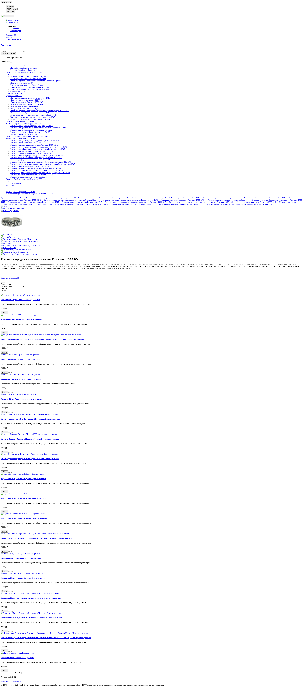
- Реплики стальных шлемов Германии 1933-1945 (222, 204)
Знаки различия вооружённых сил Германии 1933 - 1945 (33, 115)
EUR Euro (10, 6)
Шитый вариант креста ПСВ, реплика (17, 658)
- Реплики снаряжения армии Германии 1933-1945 (255, 202)
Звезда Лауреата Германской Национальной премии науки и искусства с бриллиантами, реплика (42, 339)
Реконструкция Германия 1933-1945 (20, 138)
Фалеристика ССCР (18, 91)
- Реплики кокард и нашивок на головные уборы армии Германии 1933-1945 (134, 202)
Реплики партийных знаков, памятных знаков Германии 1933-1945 (37, 149)
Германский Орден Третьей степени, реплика (20, 300)
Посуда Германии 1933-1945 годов (24, 109)
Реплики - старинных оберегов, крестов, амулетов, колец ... (50, 198)
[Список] (2, 282)
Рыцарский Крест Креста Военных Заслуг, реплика (23, 578)
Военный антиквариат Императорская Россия (98, 198)
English (16, 22)
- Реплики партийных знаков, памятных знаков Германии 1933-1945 (129, 200)
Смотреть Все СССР (14, 94)
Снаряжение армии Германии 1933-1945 (26, 102)
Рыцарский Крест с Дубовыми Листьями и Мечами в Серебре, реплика (32, 618)
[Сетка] (4, 282)
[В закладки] (9, 372)
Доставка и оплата (13, 183)
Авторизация (15, 33)
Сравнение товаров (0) (10, 278)
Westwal (8, 45)
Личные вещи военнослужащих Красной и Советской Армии (35, 81)
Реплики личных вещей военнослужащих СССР (30, 132)
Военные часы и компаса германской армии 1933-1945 (32, 117)
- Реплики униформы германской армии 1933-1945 (80, 202)
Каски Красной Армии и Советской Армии (28, 79)
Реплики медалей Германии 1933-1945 (26, 143)
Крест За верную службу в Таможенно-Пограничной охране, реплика (30, 419)
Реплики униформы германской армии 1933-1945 (30, 160)
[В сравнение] (12, 372)
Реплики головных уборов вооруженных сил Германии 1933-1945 (37, 156)
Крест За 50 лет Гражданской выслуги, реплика (21, 399)
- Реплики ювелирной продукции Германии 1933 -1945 (181, 200)
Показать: (5, 288)
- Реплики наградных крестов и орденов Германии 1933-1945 (226, 198)
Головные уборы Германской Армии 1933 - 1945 (30, 113)
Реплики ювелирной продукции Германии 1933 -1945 (32, 151)
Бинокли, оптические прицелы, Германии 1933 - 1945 (32, 119)
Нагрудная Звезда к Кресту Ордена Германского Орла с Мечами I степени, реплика (36, 538)
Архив (8, 181)
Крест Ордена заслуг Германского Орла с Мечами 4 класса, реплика (30, 459)
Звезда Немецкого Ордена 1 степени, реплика (20, 359)
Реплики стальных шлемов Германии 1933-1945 (29, 177)
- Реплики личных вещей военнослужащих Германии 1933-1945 (32, 202)
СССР (8, 74)
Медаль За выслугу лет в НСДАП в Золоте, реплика (23, 498)
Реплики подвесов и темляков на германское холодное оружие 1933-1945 (40, 173)
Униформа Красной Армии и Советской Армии (29, 89)
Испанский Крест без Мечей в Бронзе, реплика (21, 379)
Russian (17, 20)
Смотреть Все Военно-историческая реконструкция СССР (29, 136)
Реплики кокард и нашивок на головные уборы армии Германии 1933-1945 (41, 162)
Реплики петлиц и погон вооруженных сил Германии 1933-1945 (36, 170)
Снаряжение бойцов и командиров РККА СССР (30, 87)
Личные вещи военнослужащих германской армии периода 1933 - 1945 (39, 111)
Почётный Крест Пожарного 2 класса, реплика (21, 558)
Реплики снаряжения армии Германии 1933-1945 (30, 166)
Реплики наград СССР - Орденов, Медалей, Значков (31, 126)
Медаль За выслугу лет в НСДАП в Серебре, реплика (24, 518)
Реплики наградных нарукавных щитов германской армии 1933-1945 (38, 147)
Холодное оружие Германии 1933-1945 (26, 100)
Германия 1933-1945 (14, 96)
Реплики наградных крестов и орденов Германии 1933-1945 (34, 141)
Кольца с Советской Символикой (23, 134)
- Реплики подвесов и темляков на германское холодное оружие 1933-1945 (123, 204)
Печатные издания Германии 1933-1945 (26, 104)
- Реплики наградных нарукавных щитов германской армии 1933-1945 (71, 200)
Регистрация (15, 31)
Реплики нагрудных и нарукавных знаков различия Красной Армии (38, 128)
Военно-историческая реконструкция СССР (23, 123)
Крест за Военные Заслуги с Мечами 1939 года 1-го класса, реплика (30, 439)
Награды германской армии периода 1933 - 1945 (30, 98)
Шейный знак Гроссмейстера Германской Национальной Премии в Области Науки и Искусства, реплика (46, 638)
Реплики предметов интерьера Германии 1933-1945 (31, 153)
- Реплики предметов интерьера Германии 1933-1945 (227, 200)
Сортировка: (6, 284)
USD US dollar (12, 9)
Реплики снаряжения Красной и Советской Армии (31, 130)
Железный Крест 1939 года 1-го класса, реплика (21, 319)
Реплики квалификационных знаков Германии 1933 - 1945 (34, 145)
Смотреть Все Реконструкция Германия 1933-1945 (26, 179)
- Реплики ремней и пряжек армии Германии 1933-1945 (177, 204)
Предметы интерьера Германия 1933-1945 (27, 106)
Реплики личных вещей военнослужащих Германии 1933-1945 (36, 158)
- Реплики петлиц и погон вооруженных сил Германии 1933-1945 (64, 204)
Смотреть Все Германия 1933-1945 (20, 121)
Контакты (10, 185)
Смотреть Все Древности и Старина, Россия (24, 72)
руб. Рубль (10, 11)
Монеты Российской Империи (22, 70)
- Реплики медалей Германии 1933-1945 (269, 198)
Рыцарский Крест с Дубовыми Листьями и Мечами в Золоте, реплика (31, 598)
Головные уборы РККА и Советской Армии (28, 76)
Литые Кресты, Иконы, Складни (23, 68)
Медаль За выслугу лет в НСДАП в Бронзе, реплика (23, 479)
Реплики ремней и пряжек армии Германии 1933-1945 (32, 175)
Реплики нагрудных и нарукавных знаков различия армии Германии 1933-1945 (42, 164)
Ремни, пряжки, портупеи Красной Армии (27, 85)
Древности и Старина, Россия (18, 66)
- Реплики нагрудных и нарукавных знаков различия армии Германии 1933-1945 (200, 202)
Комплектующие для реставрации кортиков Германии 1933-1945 (36, 168)
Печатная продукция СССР (21, 83)
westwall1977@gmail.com (11, 681)
